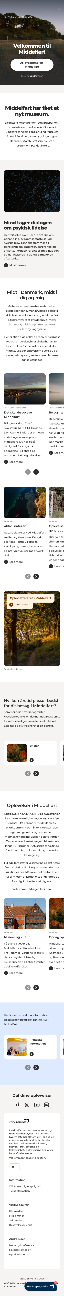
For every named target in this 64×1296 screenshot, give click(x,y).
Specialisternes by (20, 1249)
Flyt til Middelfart (19, 1254)
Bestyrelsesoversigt (20, 1224)
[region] (32, 191)
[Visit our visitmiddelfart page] (17, 1105)
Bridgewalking (13, 813)
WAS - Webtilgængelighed (25, 1186)
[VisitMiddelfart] (19, 1121)
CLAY (27, 813)
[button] (25, 435)
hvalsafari (50, 813)
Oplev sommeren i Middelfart (32, 64)
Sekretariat (15, 1220)
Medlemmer (16, 1215)
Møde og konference (21, 1245)
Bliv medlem (16, 1211)
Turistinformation (19, 1190)
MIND (36, 813)
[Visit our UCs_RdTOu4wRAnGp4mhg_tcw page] (37, 1105)
